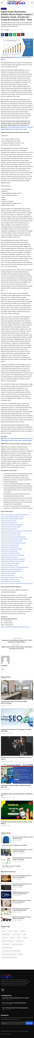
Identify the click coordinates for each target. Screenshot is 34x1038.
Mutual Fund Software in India (9, 957)
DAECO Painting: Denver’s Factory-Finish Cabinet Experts (21, 901)
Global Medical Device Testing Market (10, 581)
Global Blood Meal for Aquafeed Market (11, 571)
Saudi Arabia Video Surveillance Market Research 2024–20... (16, 786)
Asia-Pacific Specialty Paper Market (10, 553)
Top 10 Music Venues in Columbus (11, 866)
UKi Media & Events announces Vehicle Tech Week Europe (20, 892)
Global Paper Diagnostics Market (9, 565)
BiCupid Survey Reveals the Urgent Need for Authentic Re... (21, 917)
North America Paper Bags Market (10, 545)
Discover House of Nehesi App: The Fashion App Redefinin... (21, 876)
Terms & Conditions (6, 1034)
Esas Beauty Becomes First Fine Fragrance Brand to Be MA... (20, 909)
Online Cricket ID (16, 934)
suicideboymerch (4, 797)
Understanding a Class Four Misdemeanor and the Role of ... (16, 758)
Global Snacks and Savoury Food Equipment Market (14, 567)
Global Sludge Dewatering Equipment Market (12, 516)
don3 (13, 840)
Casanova (3, 705)
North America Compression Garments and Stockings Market (17, 583)
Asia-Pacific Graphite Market (8, 573)
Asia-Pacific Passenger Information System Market (14, 539)
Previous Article (18, 638)
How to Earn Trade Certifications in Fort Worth (14, 845)
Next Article (16, 645)
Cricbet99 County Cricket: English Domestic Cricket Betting (16, 822)
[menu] (2, 2)
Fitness (25, 937)
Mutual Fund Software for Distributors (11, 951)
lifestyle (16, 931)
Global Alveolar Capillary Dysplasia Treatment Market (14, 514)
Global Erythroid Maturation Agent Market (11, 569)
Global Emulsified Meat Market (9, 522)
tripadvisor (14, 852)
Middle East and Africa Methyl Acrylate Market (13, 559)
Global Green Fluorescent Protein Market (11, 541)
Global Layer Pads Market (7, 575)
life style (20, 954)
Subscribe (29, 1023)
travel (24, 934)
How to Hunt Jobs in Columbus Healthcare (14, 1003)
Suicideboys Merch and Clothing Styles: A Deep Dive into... (17, 794)
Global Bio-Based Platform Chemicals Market (12, 561)
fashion (3, 931)
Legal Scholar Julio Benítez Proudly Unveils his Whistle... (21, 884)
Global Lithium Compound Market (9, 547)
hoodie (19, 937)
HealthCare (4, 937)
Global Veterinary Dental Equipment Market (12, 518)
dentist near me (5, 944)
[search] (32, 2)
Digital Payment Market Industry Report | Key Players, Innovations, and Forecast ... (17, 647)
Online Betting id (6, 934)
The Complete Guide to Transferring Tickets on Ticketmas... (22, 858)
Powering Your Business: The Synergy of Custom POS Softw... (16, 730)
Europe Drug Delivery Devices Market (11, 535)
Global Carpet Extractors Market (9, 557)
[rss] (3, 990)
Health (9, 931)
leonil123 (14, 861)
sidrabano (3, 733)
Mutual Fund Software (7, 947)
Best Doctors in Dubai (17, 944)
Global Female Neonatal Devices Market (11, 549)
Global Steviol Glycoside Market (9, 551)
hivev (2, 789)
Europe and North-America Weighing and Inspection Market (16, 530)
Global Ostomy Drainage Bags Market (11, 533)
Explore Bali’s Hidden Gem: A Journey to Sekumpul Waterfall (22, 850)
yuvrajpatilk (4, 665)
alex (2, 825)
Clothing (22, 931)
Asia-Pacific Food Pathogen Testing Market (12, 524)
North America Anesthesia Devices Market (12, 577)
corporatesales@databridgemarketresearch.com (17, 627)
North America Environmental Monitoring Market (13, 537)
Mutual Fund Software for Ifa (8, 954)
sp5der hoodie (19, 941)
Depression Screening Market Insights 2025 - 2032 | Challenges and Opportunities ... (17, 641)
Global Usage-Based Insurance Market (11, 526)
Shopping (12, 937)
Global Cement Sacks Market (8, 520)
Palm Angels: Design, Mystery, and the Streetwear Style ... (22, 837)
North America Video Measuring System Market (13, 543)
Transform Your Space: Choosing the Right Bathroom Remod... (14, 702)
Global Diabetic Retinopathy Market (10, 579)
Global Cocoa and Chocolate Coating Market (12, 555)
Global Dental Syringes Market (9, 528)
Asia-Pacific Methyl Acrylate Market (10, 563)
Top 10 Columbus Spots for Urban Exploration (15, 1008)
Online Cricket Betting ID (7, 941)
